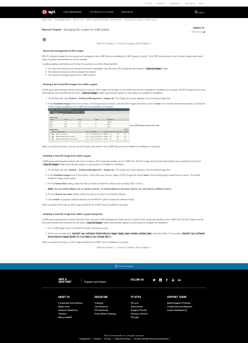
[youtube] (172, 279)
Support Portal (139, 310)
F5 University (101, 310)
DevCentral (137, 306)
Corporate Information (70, 303)
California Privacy (122, 339)
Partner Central (139, 313)
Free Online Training (105, 313)
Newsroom (64, 306)
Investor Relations (68, 310)
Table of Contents (105, 43)
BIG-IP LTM (78, 19)
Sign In (202, 12)
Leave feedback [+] (177, 310)
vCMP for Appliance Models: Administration (104, 19)
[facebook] (165, 279)
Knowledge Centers (63, 19)
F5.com (149, 3)
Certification (101, 306)
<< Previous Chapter (125, 43)
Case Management (72, 12)
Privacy (107, 339)
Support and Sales (95, 281)
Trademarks (84, 339)
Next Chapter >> (144, 43)
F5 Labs (135, 317)
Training (99, 303)
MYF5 (201, 3)
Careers (62, 313)
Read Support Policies (179, 303)
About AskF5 (65, 317)
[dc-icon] (178, 279)
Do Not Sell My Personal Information (151, 339)
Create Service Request (179, 306)
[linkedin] (159, 279)
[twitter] (153, 279)
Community (175, 3)
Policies (97, 339)
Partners (190, 3)
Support (161, 3)
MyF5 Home (47, 19)
